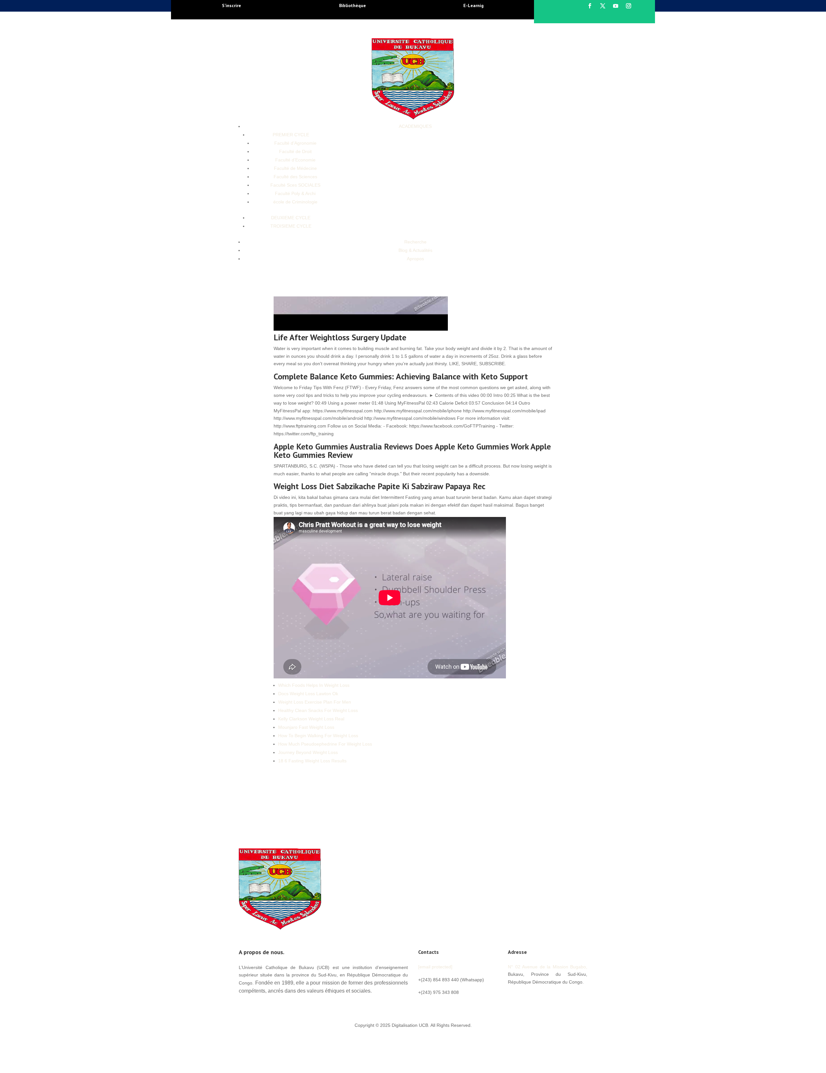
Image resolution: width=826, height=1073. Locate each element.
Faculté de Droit (295, 151)
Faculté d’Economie (295, 159)
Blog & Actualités (415, 250)
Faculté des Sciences (295, 176)
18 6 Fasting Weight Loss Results (312, 760)
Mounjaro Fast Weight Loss (306, 727)
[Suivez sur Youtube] (615, 6)
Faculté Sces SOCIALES (295, 185)
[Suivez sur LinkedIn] (552, 996)
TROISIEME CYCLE (290, 226)
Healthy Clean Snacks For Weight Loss (318, 710)
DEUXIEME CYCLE (290, 217)
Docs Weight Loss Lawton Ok (308, 693)
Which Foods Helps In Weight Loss (313, 685)
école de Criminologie (295, 201)
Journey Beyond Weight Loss (308, 752)
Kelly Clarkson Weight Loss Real (311, 718)
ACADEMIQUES (415, 126)
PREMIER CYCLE (291, 134)
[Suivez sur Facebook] (590, 6)
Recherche (415, 241)
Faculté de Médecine (295, 168)
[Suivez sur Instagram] (628, 6)
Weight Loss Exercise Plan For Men (314, 702)
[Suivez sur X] (603, 6)
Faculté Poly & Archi (295, 193)
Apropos (415, 258)
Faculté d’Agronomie (295, 143)
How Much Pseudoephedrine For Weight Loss (325, 744)
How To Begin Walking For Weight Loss (318, 735)
